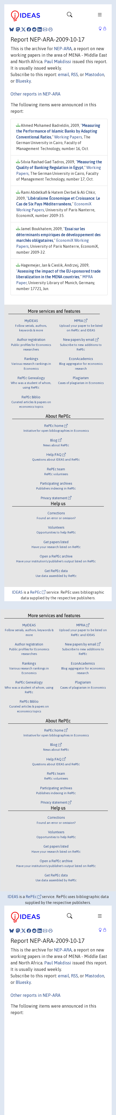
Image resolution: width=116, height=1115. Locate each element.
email (63, 74)
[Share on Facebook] (29, 29)
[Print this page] (50, 29)
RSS (74, 74)
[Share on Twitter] (23, 29)
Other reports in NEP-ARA (35, 93)
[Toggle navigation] (69, 16)
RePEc (36, 592)
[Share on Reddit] (34, 29)
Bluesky (23, 81)
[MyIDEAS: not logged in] (102, 28)
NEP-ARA (63, 48)
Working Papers (68, 137)
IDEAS (17, 592)
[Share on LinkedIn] (39, 29)
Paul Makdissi (57, 61)
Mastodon (94, 74)
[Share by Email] (45, 29)
